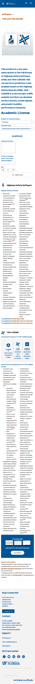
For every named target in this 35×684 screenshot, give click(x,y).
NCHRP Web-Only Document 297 (22, 321)
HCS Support (6, 638)
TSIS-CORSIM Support (9, 642)
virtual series (17, 575)
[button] (26, 3)
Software (7, 14)
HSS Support (6, 646)
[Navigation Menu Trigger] (3, 3)
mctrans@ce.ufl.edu (13, 629)
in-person (27, 575)
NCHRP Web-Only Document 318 (22, 323)
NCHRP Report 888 (18, 319)
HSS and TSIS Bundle (12, 18)
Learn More (17, 553)
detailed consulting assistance (11, 568)
